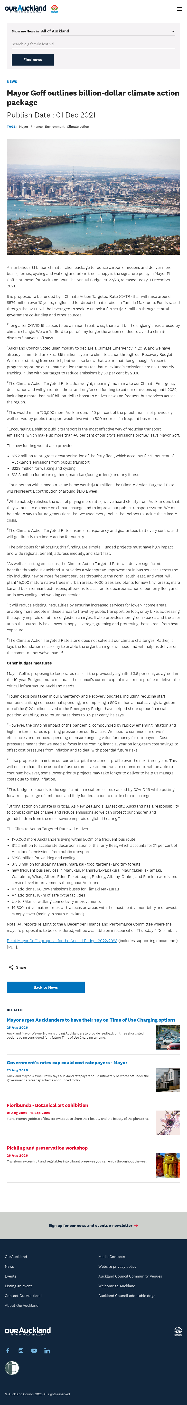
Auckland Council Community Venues (130, 1276)
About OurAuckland (21, 1305)
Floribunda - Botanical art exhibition (47, 1105)
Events (10, 1276)
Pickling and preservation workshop (47, 1148)
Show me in (25, 31)
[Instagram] (21, 1351)
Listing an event (18, 1285)
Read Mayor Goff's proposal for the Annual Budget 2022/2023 (62, 940)
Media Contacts (111, 1256)
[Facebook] (8, 1351)
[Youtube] (34, 1351)
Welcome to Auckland (116, 1285)
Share (21, 967)
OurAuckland (16, 1256)
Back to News (46, 987)
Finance (37, 126)
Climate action (78, 126)
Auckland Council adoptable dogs (126, 1295)
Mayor (23, 126)
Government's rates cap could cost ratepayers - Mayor (67, 1062)
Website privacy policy (117, 1266)
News (12, 81)
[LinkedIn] (47, 1351)
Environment (55, 126)
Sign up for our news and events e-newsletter (90, 1225)
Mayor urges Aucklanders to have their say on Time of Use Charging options (91, 1020)
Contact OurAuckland (23, 1295)
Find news (32, 59)
